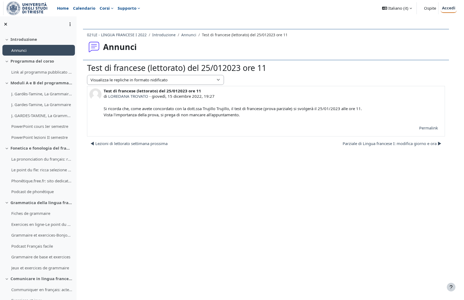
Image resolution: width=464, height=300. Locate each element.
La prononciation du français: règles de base (41, 159)
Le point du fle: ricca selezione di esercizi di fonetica (41, 169)
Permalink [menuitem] (428, 128)
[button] (397, 8)
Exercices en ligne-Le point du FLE (41, 224)
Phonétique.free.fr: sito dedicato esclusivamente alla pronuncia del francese (41, 180)
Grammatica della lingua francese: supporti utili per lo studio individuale (41, 202)
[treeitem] (38, 45)
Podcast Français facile (32, 246)
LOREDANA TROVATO (128, 96)
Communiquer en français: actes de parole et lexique (41, 289)
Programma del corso (32, 61)
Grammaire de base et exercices (40, 256)
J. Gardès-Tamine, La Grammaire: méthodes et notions (41, 93)
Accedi (448, 7)
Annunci (19, 50)
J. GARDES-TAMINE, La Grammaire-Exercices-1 (41, 115)
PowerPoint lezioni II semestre (39, 137)
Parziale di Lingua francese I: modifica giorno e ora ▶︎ (392, 143)
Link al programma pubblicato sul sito (41, 72)
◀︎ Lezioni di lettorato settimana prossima (129, 143)
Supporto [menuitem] (127, 8)
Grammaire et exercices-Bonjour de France (41, 235)
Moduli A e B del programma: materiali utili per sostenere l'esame (41, 82)
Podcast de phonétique (32, 191)
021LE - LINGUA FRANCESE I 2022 (117, 34)
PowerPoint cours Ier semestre (39, 126)
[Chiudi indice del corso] (5, 24)
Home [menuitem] (63, 8)
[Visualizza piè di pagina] (451, 287)
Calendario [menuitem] (84, 8)
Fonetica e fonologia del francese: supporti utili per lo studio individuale (41, 148)
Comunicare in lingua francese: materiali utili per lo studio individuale (41, 278)
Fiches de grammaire (30, 213)
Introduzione (23, 39)
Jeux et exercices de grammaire (40, 267)
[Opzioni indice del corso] (70, 24)
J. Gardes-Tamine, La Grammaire (41, 104)
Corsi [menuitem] (105, 8)
